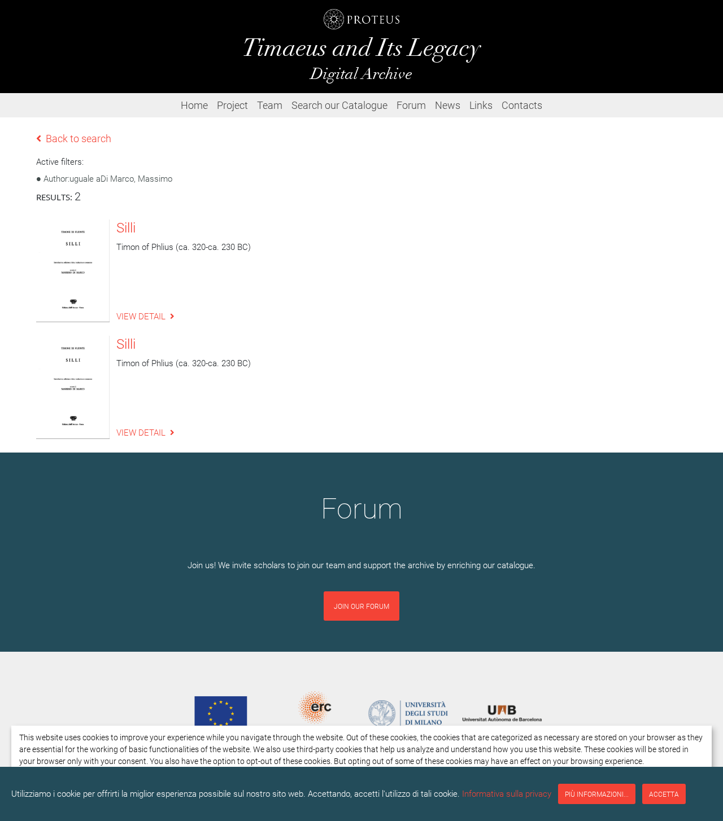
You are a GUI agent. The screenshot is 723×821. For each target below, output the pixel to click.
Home (194, 105)
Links (481, 105)
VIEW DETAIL (140, 316)
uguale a (107, 178)
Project (232, 105)
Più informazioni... (597, 793)
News (447, 105)
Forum (411, 105)
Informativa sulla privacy (506, 793)
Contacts (522, 105)
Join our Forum (361, 606)
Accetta (664, 793)
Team (269, 105)
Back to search (78, 138)
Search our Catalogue (339, 105)
